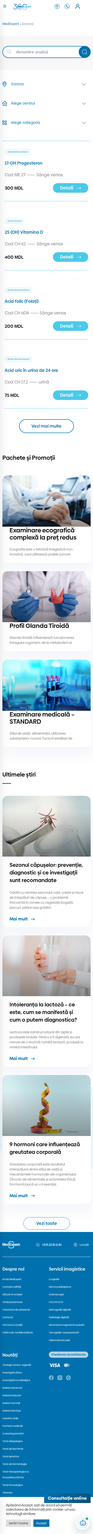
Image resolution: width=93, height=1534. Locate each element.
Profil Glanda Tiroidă (39, 625)
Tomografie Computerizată (64, 1332)
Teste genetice (10, 1456)
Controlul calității (11, 1286)
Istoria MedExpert (11, 1279)
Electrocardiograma (60, 1286)
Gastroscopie (56, 1294)
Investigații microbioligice (16, 1380)
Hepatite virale (10, 1418)
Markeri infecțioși (11, 1410)
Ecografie (54, 1279)
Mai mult (19, 919)
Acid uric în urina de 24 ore (31, 370)
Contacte (7, 1317)
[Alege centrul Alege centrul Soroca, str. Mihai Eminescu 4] (46, 103)
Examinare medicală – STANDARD (42, 718)
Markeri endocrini (11, 1395)
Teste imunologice (12, 1485)
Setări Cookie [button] (18, 1523)
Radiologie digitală (59, 1317)
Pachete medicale (12, 1426)
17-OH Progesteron (23, 163)
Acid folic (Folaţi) (22, 301)
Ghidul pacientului (12, 1302)
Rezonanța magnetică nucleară (66, 1325)
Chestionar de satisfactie (16, 1309)
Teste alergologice (12, 1441)
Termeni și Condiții (12, 1325)
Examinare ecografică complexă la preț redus (43, 534)
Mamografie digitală (60, 1309)
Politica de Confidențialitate (17, 1332)
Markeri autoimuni (12, 1387)
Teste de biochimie (12, 1448)
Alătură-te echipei (12, 1294)
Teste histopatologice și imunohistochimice (15, 1474)
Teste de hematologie (14, 1464)
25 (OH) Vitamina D (24, 232)
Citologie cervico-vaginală (16, 1365)
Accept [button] (41, 1523)
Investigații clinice (12, 1372)
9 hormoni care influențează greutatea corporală (45, 1148)
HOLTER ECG (56, 1302)
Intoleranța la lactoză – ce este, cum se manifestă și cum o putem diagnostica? (43, 1012)
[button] (46, 426)
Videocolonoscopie (59, 1340)
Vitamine (7, 1492)
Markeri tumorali (11, 1403)
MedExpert (10, 24)
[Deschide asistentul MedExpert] (82, 1522)
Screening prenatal (12, 1433)
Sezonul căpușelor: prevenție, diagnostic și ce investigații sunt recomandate (46, 872)
